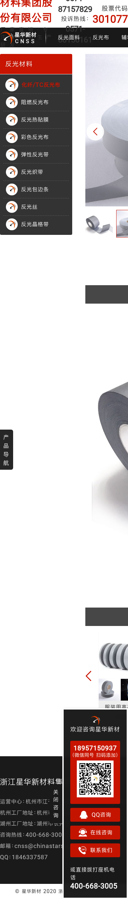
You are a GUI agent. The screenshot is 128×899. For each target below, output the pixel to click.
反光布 (101, 37)
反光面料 (69, 37)
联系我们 (101, 850)
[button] (95, 131)
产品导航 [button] (6, 450)
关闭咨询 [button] (56, 803)
